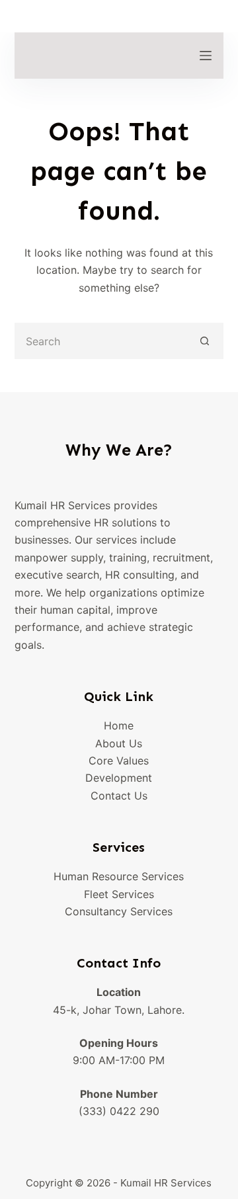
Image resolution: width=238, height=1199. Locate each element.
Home (119, 725)
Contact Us (119, 795)
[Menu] (206, 56)
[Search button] (205, 341)
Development (118, 777)
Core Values (119, 760)
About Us (118, 743)
